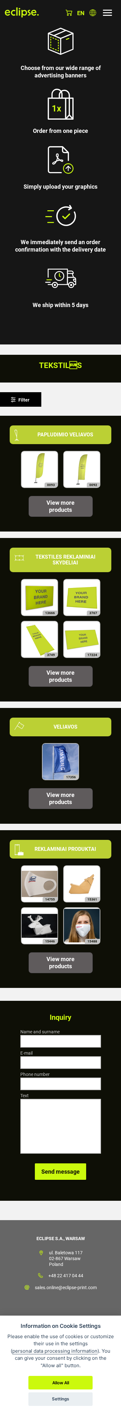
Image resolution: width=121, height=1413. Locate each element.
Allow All (60, 1382)
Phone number (35, 1074)
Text (24, 1095)
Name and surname (40, 1032)
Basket (69, 12)
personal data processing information (54, 1351)
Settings (60, 1398)
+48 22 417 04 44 (65, 1275)
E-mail (26, 1053)
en (81, 13)
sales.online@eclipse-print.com (66, 1287)
